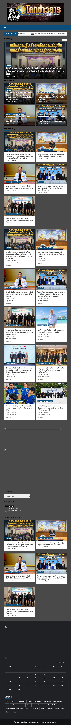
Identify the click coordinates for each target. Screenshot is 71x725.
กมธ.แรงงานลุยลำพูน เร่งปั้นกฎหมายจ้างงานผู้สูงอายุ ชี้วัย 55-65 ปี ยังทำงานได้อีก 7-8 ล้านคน (34, 72)
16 (10, 681)
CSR (7, 701)
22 (62, 681)
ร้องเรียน (54, 704)
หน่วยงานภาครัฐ (34, 708)
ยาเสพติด (47, 704)
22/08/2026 (14, 101)
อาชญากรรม (50, 708)
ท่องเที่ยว (50, 325)
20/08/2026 (14, 76)
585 (40, 424)
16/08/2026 (46, 374)
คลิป (7, 704)
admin (8, 101)
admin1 (8, 76)
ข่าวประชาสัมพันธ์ (16, 68)
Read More (8, 265)
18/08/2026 (14, 224)
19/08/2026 (14, 123)
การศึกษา (13, 701)
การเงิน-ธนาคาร (21, 701)
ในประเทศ (8, 90)
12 (35, 678)
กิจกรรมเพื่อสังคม (38, 701)
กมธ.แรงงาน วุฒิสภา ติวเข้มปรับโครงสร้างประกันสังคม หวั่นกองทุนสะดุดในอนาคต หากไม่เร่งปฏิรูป (51, 370)
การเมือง (8, 68)
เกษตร (62, 708)
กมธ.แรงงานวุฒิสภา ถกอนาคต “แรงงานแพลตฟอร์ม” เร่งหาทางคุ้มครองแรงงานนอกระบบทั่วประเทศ (19, 220)
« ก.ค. (6, 693)
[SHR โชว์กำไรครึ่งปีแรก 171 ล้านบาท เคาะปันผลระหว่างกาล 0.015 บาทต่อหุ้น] (51, 317)
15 (62, 678)
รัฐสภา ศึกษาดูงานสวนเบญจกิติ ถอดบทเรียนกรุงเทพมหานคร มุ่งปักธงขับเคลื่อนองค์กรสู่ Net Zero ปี (50, 408)
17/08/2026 (46, 334)
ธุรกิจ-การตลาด (20, 704)
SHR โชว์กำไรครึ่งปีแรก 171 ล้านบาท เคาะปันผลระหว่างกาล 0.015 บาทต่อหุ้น (50, 331)
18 (27, 681)
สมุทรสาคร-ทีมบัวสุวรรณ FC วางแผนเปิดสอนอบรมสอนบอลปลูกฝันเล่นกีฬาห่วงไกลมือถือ (19, 408)
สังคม (27, 708)
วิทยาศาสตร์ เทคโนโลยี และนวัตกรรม (14, 708)
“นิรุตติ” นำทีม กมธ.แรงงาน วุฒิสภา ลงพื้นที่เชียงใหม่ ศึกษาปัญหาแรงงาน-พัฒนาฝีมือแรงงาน (18, 119)
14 (54, 678)
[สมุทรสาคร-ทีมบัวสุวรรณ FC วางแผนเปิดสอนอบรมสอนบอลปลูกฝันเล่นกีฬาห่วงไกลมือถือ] (19, 393)
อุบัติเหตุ (57, 708)
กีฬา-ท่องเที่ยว (9, 401)
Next (44, 424)
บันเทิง (28, 704)
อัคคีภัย (42, 708)
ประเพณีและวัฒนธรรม (38, 704)
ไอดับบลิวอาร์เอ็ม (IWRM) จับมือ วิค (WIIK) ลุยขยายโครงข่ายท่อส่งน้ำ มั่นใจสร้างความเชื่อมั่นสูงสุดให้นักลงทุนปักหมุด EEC (51, 119)
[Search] (66, 27)
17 (19, 681)
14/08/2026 (46, 412)
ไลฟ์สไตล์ (15, 712)
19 (35, 681)
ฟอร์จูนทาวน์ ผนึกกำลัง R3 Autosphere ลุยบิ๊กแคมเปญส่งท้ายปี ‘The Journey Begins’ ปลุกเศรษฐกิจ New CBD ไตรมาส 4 (19, 370)
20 (44, 681)
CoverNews (44, 722)
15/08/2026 (14, 412)
